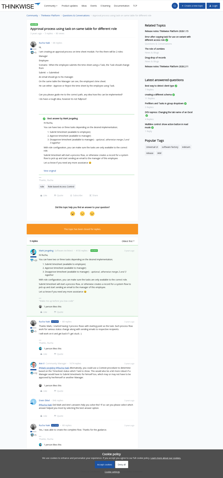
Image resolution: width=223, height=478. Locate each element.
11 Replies (150, 98)
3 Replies (149, 107)
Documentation (121, 5)
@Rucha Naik (62, 367)
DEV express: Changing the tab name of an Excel (169, 112)
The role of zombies (155, 48)
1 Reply (148, 131)
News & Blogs (152, 52)
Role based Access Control (61, 186)
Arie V (41, 363)
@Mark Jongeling (47, 367)
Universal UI (152, 147)
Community (32, 15)
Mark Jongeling (46, 250)
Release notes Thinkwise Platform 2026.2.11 (166, 66)
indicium (186, 147)
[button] (192, 6)
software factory (170, 147)
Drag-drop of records (155, 57)
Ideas (84, 5)
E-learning (105, 5)
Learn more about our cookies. (165, 458)
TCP (135, 5)
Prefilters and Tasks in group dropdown (164, 103)
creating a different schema (158, 94)
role (42, 186)
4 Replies (149, 119)
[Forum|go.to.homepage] (21, 6)
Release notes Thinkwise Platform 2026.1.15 (166, 31)
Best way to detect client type (159, 85)
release (149, 153)
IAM (159, 153)
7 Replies (149, 89)
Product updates (70, 5)
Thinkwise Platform (50, 15)
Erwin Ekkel (44, 400)
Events (93, 5)
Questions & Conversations (76, 15)
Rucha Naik (44, 42)
